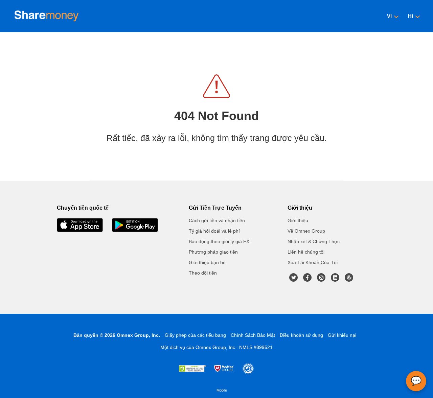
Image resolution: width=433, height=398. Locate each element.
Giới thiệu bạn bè (207, 262)
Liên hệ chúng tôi (306, 252)
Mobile (221, 390)
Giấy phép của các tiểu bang (195, 335)
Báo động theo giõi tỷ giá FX (219, 241)
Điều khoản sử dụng (301, 335)
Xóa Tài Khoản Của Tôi (313, 262)
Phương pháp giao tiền (213, 252)
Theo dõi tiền (203, 273)
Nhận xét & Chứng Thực (314, 241)
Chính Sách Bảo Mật (253, 335)
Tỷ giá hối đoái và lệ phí (214, 231)
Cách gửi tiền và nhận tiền (217, 220)
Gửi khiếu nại (342, 335)
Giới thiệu (298, 220)
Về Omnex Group (306, 231)
